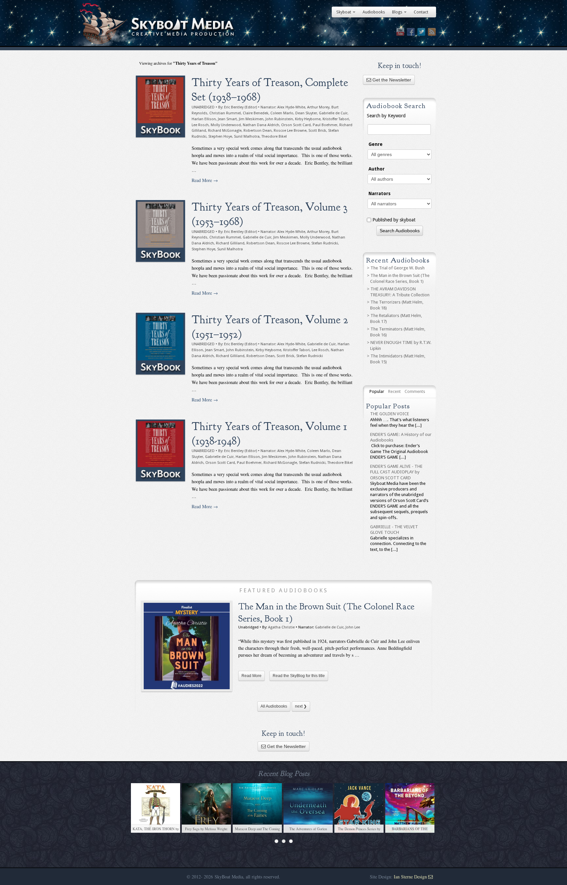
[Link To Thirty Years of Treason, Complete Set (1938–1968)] (160, 106)
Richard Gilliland (230, 243)
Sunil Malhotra (247, 136)
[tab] (376, 392)
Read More (252, 675)
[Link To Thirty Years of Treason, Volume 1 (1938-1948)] (160, 450)
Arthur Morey (318, 107)
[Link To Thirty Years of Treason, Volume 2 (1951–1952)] (160, 343)
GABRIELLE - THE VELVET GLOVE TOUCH (394, 529)
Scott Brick (317, 130)
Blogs (397, 12)
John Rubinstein (279, 119)
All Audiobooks (274, 706)
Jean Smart (227, 119)
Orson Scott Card (296, 125)
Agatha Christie (281, 627)
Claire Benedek (255, 113)
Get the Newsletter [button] (391, 79)
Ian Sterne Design (410, 877)
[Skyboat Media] (283, 27)
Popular (376, 391)
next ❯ (301, 706)
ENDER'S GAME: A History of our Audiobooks (400, 437)
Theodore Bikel (274, 136)
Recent (394, 391)
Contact (421, 12)
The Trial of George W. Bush (397, 267)
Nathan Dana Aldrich (261, 125)
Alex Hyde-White (291, 107)
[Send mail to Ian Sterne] (430, 877)
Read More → (205, 180)
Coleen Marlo (281, 113)
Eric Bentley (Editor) (240, 107)
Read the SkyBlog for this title (299, 675)
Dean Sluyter (306, 113)
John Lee (353, 627)
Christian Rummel (225, 113)
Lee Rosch (200, 125)
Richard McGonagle (225, 130)
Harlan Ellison (204, 119)
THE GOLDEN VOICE (389, 413)
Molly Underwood (226, 125)
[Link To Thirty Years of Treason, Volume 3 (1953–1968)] (160, 231)
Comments (415, 391)
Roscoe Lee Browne (290, 130)
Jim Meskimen (251, 119)
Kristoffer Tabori (336, 119)
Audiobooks (374, 12)
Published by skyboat (393, 219)
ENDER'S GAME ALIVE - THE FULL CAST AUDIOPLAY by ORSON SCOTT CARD (396, 472)
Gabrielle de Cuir (333, 113)
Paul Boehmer (325, 125)
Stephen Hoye (220, 136)
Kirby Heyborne (308, 119)
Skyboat (343, 12)
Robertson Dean (257, 130)
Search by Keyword (386, 115)
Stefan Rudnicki (324, 243)
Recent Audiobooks (397, 260)
